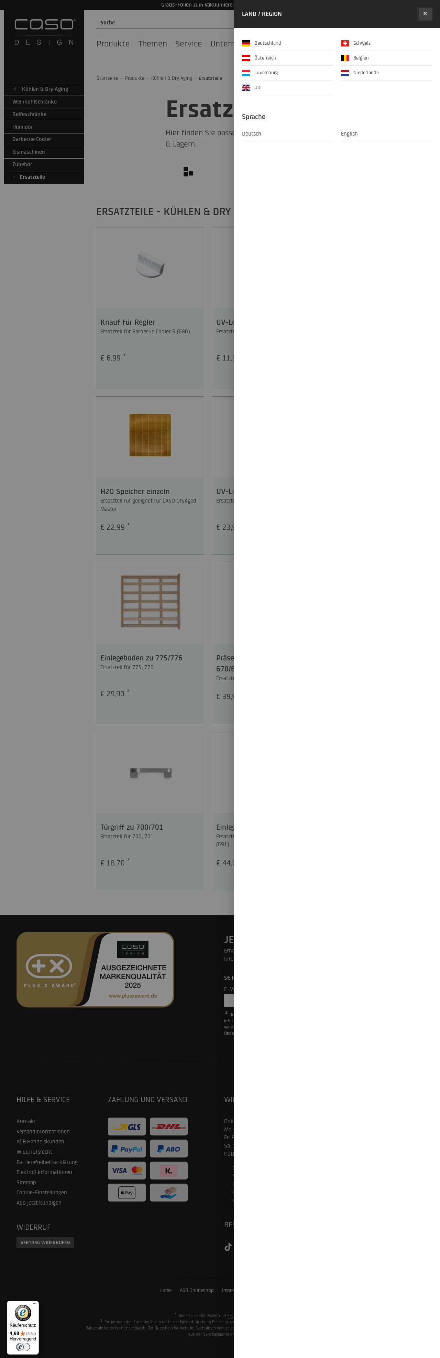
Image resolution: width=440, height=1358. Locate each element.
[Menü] (35, 1305)
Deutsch (251, 134)
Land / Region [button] (262, 13)
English (349, 134)
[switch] (23, 1347)
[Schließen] (425, 14)
